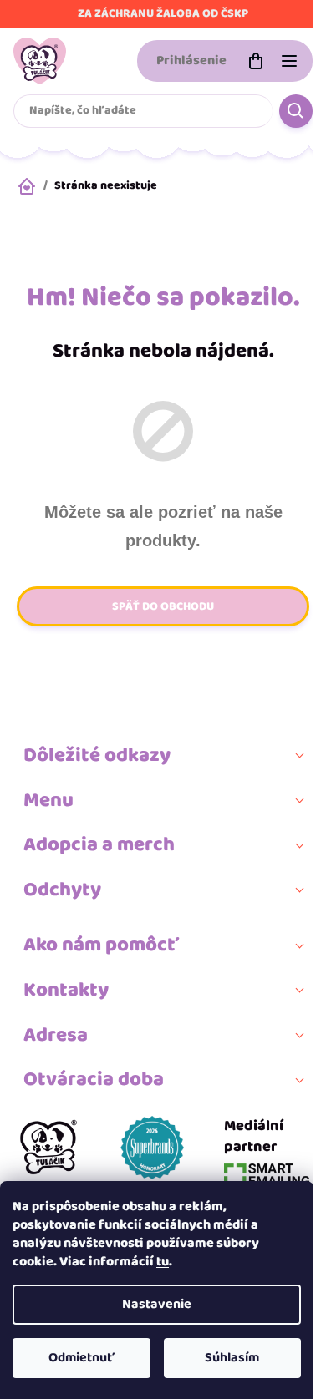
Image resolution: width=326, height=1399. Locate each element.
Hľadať (296, 111)
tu (162, 1261)
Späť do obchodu (163, 606)
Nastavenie (156, 1304)
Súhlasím (232, 1357)
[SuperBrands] (152, 1151)
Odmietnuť (81, 1357)
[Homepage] (48, 1151)
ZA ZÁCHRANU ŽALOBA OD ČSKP (163, 13)
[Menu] (289, 61)
